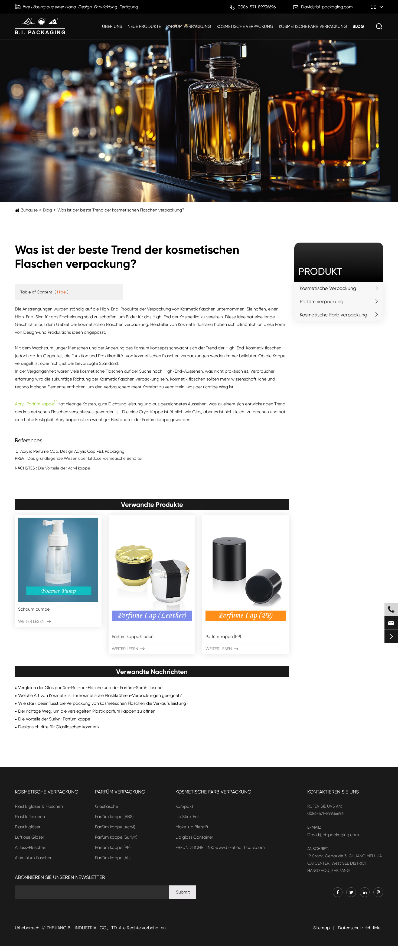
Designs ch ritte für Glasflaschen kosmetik (59, 726)
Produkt (320, 271)
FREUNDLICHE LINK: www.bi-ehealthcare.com (220, 847)
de (373, 7)
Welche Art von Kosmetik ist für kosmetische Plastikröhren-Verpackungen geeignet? (100, 695)
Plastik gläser (27, 826)
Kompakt (184, 806)
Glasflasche (106, 806)
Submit (183, 892)
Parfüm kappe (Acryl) (115, 826)
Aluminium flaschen (34, 857)
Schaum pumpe (34, 609)
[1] (55, 402)
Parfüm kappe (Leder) (133, 636)
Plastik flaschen (30, 816)
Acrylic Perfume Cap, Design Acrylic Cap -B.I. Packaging (72, 451)
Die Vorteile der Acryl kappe (64, 468)
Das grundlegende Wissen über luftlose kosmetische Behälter (85, 458)
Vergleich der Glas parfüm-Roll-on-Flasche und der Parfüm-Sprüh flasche (90, 687)
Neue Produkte (144, 26)
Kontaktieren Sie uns (333, 792)
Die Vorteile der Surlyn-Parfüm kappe (54, 719)
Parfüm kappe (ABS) (114, 816)
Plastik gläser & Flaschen (39, 806)
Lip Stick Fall (187, 816)
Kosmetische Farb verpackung (313, 26)
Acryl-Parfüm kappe (34, 404)
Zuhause (29, 210)
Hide (61, 292)
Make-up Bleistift (191, 826)
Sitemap (321, 927)
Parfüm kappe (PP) (223, 636)
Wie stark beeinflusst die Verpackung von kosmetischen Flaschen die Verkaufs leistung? (103, 703)
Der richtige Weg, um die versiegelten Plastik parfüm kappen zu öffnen (86, 711)
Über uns (112, 26)
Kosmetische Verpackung (245, 26)
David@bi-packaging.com (333, 834)
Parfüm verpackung (188, 26)
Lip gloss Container (194, 837)
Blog (358, 26)
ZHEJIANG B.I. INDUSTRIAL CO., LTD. (82, 927)
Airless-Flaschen (30, 847)
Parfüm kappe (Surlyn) (116, 837)
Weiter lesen (34, 621)
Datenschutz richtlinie (359, 927)
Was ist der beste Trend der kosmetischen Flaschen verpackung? (120, 210)
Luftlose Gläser (29, 837)
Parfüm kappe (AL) (113, 857)
